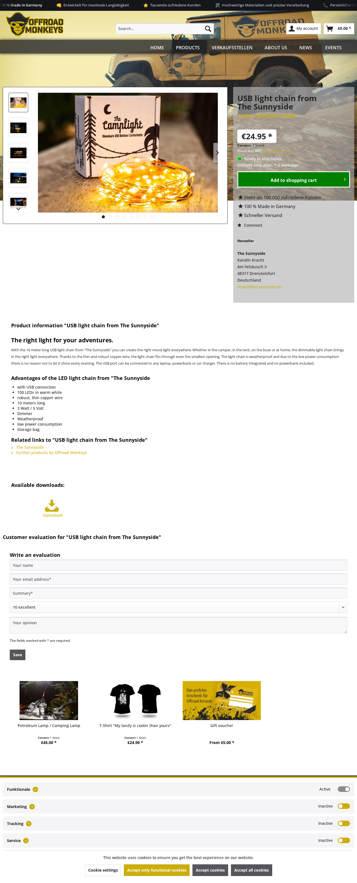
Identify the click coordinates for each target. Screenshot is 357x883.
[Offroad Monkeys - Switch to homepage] (35, 24)
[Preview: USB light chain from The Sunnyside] (18, 102)
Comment (252, 225)
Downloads (177, 316)
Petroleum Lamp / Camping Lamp (49, 725)
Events (333, 48)
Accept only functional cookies (156, 870)
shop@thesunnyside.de (259, 286)
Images (38, 316)
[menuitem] (164, 28)
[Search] (208, 28)
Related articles (319, 316)
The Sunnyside (29, 447)
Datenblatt (53, 515)
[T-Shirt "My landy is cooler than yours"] (135, 700)
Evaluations (248, 316)
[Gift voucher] (222, 700)
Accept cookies (210, 870)
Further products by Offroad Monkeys (51, 452)
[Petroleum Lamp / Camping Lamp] (49, 700)
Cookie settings (103, 870)
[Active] (344, 789)
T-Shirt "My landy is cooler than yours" (135, 725)
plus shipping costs (277, 150)
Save (17, 654)
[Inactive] (344, 806)
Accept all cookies (251, 870)
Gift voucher (221, 725)
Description (108, 316)
